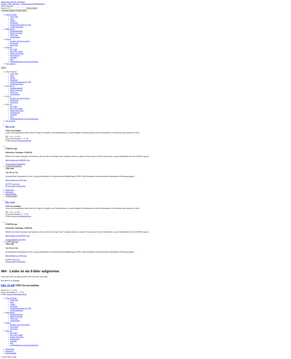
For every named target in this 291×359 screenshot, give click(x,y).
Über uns (8, 104)
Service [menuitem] (8, 39)
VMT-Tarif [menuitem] (14, 17)
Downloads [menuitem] (14, 43)
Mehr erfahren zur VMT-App (16, 180)
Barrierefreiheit (10, 194)
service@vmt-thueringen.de (21, 141)
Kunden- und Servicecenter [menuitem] (20, 41)
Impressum (9, 192)
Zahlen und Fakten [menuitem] (17, 53)
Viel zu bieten (10, 121)
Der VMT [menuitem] (13, 49)
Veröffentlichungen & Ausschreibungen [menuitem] (24, 62)
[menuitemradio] (3, 68)
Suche (3, 8)
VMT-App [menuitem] (14, 35)
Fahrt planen (9, 86)
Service (8, 96)
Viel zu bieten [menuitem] (10, 64)
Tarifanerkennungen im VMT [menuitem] (20, 25)
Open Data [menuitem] (14, 45)
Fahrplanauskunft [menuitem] (16, 31)
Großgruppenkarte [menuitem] (16, 27)
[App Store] (10, 164)
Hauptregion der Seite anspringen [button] (13, 2)
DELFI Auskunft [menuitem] (16, 33)
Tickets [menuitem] (12, 21)
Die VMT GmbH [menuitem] (16, 51)
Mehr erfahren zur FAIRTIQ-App (17, 160)
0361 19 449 (10, 127)
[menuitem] (6, 125)
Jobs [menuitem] (11, 60)
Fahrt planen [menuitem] (9, 29)
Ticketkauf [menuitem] (14, 23)
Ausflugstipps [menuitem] (15, 37)
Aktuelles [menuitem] (13, 58)
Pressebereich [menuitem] (15, 55)
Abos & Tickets (11, 72)
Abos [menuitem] (12, 19)
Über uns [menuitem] (8, 47)
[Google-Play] (20, 164)
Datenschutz (9, 190)
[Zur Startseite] (23, 4)
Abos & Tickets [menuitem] (11, 15)
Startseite (16, 280)
